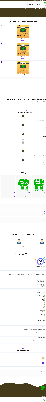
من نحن (42, 4)
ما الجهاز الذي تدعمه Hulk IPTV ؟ (41, 271)
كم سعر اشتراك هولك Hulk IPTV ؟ (41, 277)
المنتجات (37, 4)
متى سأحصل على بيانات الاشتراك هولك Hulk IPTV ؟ (40, 266)
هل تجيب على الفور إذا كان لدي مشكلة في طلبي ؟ (40, 332)
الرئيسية (45, 4)
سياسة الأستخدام (39, 393)
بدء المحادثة (40, 358)
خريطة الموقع (32, 393)
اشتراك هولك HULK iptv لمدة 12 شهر (23, 72)
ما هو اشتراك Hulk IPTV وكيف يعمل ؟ (41, 320)
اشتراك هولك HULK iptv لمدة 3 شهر (23, 36)
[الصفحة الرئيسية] (45, 3)
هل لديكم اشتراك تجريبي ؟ (42, 326)
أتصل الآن (40, 363)
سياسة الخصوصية (35, 393)
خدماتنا (40, 4)
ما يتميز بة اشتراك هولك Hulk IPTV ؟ (41, 289)
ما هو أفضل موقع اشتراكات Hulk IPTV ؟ (41, 337)
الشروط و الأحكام (43, 393)
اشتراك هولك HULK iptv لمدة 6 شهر (23, 54)
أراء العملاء (34, 4)
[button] (24, 246)
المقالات (27, 4)
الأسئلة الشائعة (31, 4)
